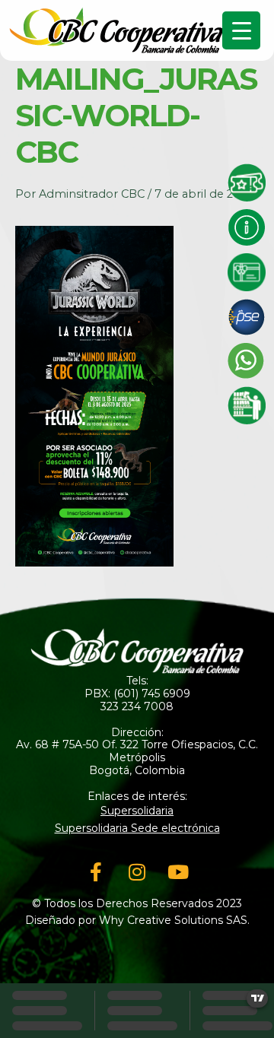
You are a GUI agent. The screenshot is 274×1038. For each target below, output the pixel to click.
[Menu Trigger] (241, 30)
